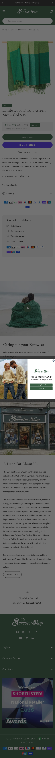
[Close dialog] (53, 360)
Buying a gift (41, 388)
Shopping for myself (41, 385)
